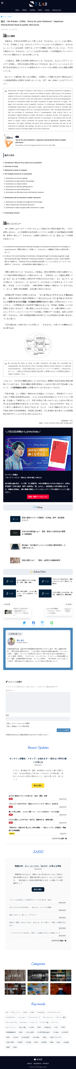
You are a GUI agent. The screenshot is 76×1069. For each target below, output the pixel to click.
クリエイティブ (35, 1017)
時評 (8, 1037)
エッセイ (23, 1017)
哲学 (39, 1027)
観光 (44, 1037)
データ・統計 (61, 1017)
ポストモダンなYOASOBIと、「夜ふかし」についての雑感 (30, 907)
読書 (51, 1042)
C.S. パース (16, 1012)
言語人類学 (59, 423)
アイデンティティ (54, 1012)
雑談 (8, 1047)
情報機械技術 (11, 1032)
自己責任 (36, 1037)
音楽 (15, 1047)
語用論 (66, 423)
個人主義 (23, 1027)
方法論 (56, 1032)
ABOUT (29, 1063)
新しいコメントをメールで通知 (18, 723)
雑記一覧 (63, 941)
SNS (32, 1012)
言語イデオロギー (56, 1037)
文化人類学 (30, 1032)
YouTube (32, 10)
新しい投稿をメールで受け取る (18, 726)
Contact (47, 10)
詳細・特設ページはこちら (38, 497)
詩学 (36, 1042)
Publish (24, 10)
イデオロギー (11, 1017)
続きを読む (38, 785)
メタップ (34, 1022)
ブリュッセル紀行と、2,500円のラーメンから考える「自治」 (31, 900)
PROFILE (46, 1063)
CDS (25, 1012)
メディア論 (44, 1022)
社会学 (16, 1037)
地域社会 (48, 1027)
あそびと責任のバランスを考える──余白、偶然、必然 (28, 796)
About (17, 10)
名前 (7, 715)
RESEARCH (37, 1063)
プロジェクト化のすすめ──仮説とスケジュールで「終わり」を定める (33, 804)
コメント (10, 690)
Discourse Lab (56, 10)
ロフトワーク (11, 1027)
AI (7, 1012)
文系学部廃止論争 (44, 1032)
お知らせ (12, 833)
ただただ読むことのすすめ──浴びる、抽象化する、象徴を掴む (31, 820)
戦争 (21, 1032)
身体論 (66, 1042)
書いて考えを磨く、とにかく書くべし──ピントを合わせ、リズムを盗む (34, 812)
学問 (63, 1027)
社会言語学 (26, 1037)
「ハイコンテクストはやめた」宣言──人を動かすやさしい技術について (34, 933)
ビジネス (24, 1022)
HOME (39, 1060)
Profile (40, 10)
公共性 (46, 423)
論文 (71, 423)
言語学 (20, 1042)
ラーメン (55, 1022)
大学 (56, 1027)
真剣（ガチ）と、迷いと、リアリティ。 (23, 915)
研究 (71, 421)
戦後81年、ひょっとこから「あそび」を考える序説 (38, 866)
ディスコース (48, 1017)
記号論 (29, 1042)
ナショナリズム (12, 1022)
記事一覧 (64, 838)
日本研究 (52, 423)
